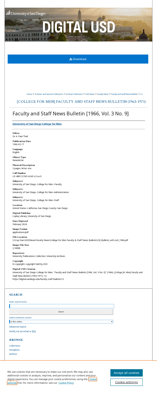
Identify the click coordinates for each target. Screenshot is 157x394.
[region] (78, 377)
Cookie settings (126, 382)
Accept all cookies (126, 373)
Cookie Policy (66, 383)
